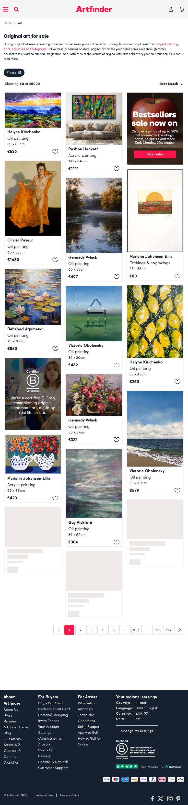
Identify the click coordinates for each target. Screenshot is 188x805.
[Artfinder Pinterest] (178, 799)
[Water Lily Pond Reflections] (33, 311)
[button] (171, 84)
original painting (167, 44)
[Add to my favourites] (55, 151)
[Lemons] (155, 335)
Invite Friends (48, 721)
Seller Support (89, 727)
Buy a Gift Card (50, 703)
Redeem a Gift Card (54, 709)
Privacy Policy (69, 795)
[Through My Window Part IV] (94, 327)
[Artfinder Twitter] (160, 799)
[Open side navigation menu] (5, 9)
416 (157, 630)
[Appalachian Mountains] (33, 124)
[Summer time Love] (33, 469)
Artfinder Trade (16, 727)
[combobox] (171, 84)
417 (168, 630)
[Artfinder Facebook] (152, 799)
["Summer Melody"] (94, 409)
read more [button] (11, 58)
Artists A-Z (12, 745)
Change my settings (137, 731)
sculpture (18, 49)
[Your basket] (181, 9)
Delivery (44, 756)
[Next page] (179, 630)
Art (20, 23)
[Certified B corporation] (135, 749)
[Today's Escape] (155, 443)
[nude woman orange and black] (33, 212)
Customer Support (53, 768)
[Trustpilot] (148, 766)
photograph (38, 49)
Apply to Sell (88, 733)
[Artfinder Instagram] (170, 799)
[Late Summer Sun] (155, 224)
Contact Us (13, 751)
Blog (7, 733)
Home (8, 23)
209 (135, 630)
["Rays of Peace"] (94, 229)
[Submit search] (16, 9)
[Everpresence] (94, 498)
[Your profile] (171, 9)
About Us (11, 710)
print (7, 49)
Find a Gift (46, 750)
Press (8, 715)
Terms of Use (44, 795)
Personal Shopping (53, 715)
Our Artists (12, 739)
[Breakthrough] (94, 133)
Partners (10, 721)
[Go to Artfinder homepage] (94, 9)
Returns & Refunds (53, 762)
